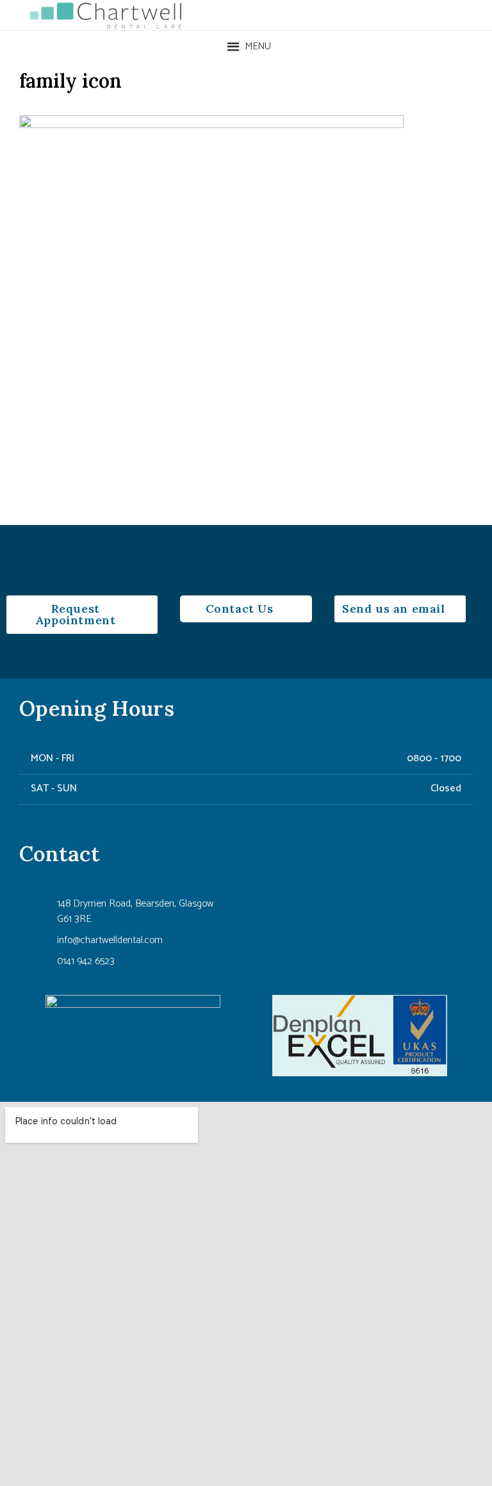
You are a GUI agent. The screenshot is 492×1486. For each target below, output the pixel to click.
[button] (258, 47)
